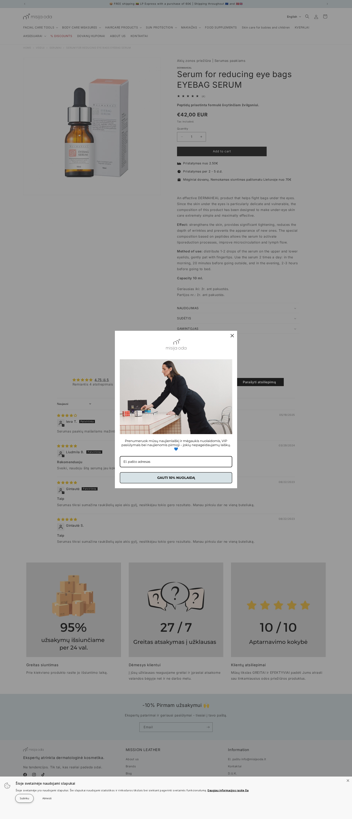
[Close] (348, 781)
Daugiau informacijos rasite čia (228, 790)
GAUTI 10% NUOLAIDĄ (176, 478)
